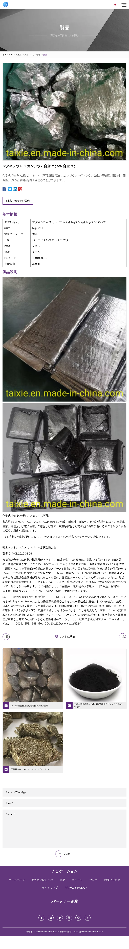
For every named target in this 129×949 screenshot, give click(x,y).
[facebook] (41, 918)
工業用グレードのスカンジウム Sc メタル (30, 769)
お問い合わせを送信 (18, 200)
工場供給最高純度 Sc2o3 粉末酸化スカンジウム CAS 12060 (98, 705)
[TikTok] (88, 918)
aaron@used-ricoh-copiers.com (88, 931)
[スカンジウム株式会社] (5, 4)
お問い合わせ (112, 880)
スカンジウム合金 (32, 54)
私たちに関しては (42, 880)
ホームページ (9, 54)
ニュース (77, 880)
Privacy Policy (76, 887)
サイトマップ (50, 887)
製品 (19, 54)
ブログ (93, 880)
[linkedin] (51, 918)
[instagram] (78, 918)
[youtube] (69, 918)
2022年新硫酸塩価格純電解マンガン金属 (29, 705)
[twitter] (60, 918)
